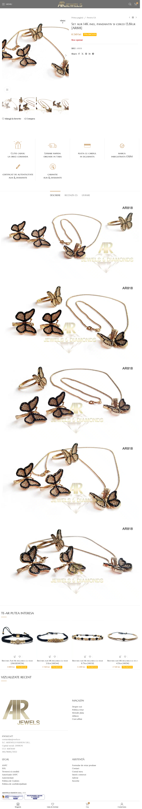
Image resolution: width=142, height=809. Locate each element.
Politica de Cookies (10, 781)
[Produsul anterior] (129, 17)
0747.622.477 (7, 736)
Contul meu (77, 771)
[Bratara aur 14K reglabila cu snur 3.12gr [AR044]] (52, 639)
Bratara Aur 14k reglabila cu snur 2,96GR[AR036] (17, 662)
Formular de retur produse (84, 765)
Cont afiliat (77, 719)
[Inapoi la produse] (133, 17)
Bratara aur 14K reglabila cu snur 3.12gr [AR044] (52, 662)
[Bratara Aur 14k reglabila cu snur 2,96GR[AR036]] (17, 639)
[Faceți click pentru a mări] (7, 90)
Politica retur (78, 709)
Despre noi (77, 706)
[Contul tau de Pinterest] (86, 54)
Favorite (75, 781)
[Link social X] (82, 54)
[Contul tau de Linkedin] (89, 54)
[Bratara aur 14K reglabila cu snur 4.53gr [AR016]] (122, 639)
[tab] (55, 195)
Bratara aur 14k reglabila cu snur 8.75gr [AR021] (87, 662)
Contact (75, 768)
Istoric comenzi (79, 774)
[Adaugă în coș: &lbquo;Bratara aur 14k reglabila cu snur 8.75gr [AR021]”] (85, 656)
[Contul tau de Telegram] (93, 54)
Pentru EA (91, 17)
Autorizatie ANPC (10, 774)
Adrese (75, 778)
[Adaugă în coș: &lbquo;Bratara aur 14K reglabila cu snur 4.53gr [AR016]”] (120, 656)
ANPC (4, 765)
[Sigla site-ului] (70, 4)
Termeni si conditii (10, 771)
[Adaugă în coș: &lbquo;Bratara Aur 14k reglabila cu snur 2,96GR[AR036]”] (14, 656)
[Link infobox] (18, 149)
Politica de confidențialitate (14, 784)
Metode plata (78, 713)
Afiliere (75, 716)
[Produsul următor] (136, 17)
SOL (4, 768)
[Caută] (130, 4)
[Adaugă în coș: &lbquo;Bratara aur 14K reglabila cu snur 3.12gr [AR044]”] (50, 656)
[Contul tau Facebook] (79, 54)
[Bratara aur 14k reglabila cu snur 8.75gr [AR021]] (87, 639)
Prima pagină (77, 17)
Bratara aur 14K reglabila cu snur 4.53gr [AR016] (122, 662)
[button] (5, 55)
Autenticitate (8, 778)
